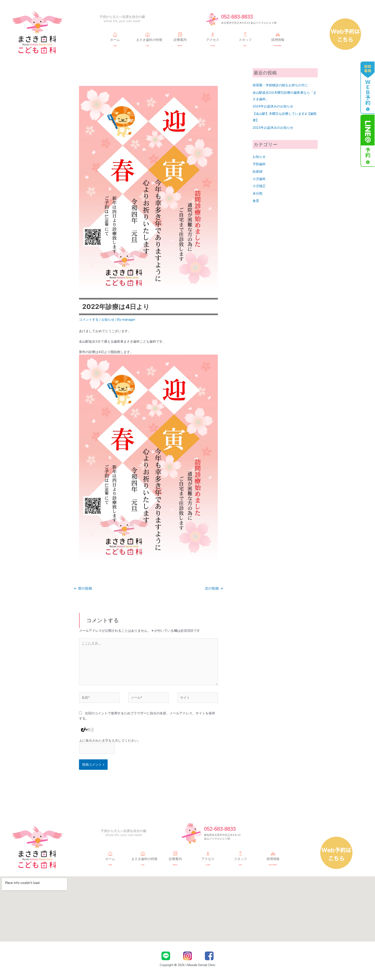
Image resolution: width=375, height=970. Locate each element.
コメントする (89, 319)
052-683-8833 (237, 17)
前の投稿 (83, 588)
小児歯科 (259, 179)
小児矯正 (259, 186)
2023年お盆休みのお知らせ (273, 127)
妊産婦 (257, 171)
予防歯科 (259, 164)
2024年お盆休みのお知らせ (273, 106)
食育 (256, 201)
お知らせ (107, 319)
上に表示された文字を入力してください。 (110, 740)
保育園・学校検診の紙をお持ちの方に (280, 85)
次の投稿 (214, 588)
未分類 (257, 193)
